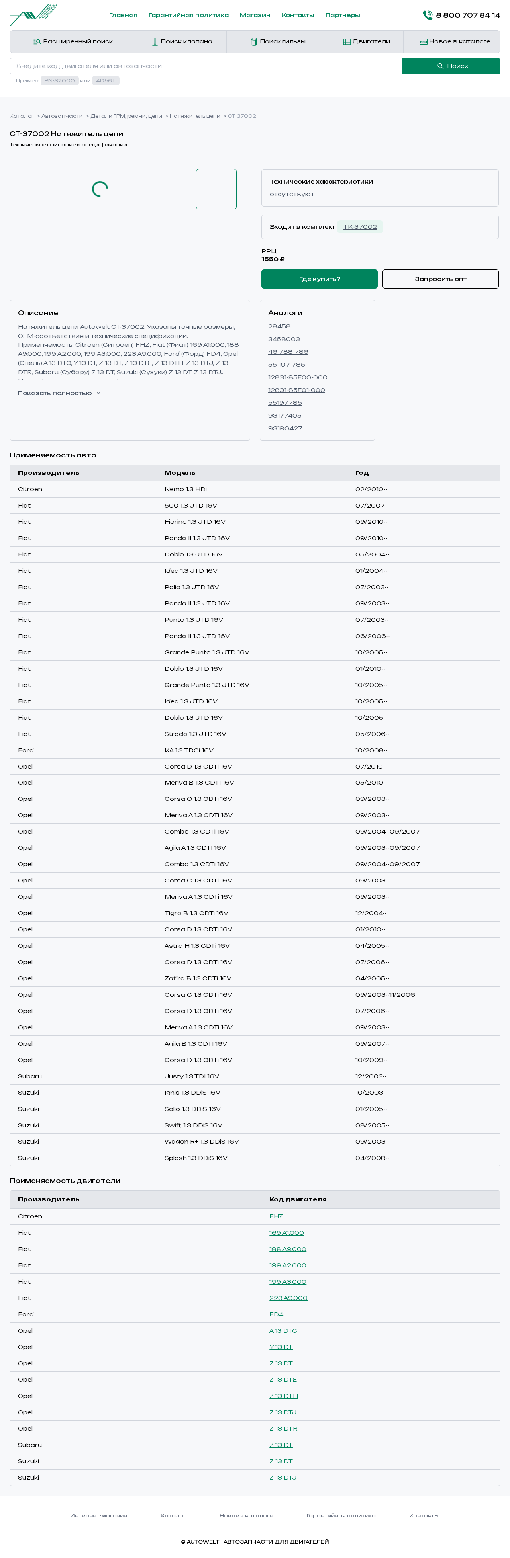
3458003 (284, 339)
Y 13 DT (281, 1346)
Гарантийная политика (189, 15)
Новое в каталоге (459, 41)
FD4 (276, 1314)
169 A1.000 (286, 1232)
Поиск (457, 65)
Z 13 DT (281, 1363)
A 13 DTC (283, 1330)
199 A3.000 (287, 1281)
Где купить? (319, 278)
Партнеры (343, 15)
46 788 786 (288, 351)
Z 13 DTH (283, 1395)
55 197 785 (286, 364)
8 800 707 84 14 (468, 15)
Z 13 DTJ (282, 1412)
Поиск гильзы (282, 41)
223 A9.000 (288, 1297)
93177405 (285, 415)
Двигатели (370, 41)
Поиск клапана (185, 41)
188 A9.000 (287, 1249)
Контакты (298, 15)
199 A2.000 (287, 1265)
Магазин (255, 15)
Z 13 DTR (283, 1428)
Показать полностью (55, 393)
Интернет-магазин (98, 1516)
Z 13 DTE (283, 1379)
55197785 (285, 402)
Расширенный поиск (77, 41)
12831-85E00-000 (298, 377)
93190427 (285, 428)
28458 (279, 326)
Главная (123, 15)
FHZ (276, 1216)
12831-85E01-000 (296, 390)
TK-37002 (360, 226)
